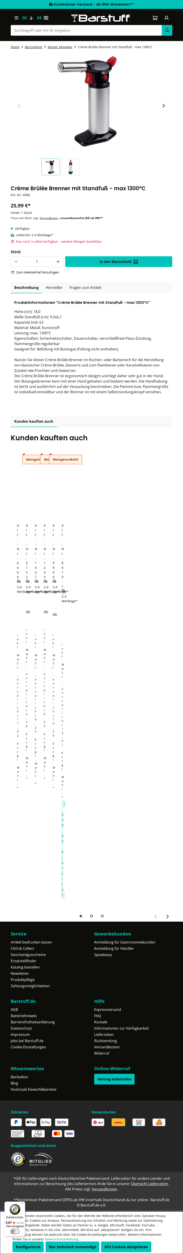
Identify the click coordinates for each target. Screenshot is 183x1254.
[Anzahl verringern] (15, 261)
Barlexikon (19, 1076)
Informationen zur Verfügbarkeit (121, 1028)
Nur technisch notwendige (72, 1246)
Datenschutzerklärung (61, 1239)
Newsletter (20, 973)
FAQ (97, 1015)
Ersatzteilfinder (23, 960)
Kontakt (100, 1022)
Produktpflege (23, 979)
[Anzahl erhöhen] (58, 261)
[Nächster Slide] (163, 106)
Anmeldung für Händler (114, 948)
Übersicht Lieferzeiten (149, 1183)
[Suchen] (167, 30)
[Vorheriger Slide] (19, 106)
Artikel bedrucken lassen (31, 942)
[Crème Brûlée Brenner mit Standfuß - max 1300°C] (91, 101)
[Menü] (16, 17)
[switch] (14, 1231)
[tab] (26, 287)
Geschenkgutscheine (28, 954)
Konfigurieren (28, 1246)
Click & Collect (22, 948)
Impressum (20, 1034)
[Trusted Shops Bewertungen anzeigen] (18, 1159)
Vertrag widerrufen (114, 1079)
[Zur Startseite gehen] (100, 18)
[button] (52, 167)
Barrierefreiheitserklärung (33, 1022)
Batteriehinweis (24, 1015)
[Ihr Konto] (166, 17)
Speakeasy (103, 954)
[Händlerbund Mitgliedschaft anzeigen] (41, 1159)
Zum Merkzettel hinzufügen (37, 272)
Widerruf (101, 1053)
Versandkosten (49, 218)
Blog (14, 1083)
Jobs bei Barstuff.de (27, 1040)
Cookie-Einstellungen (28, 1047)
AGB (14, 1009)
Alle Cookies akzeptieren (126, 1246)
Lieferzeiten (104, 1034)
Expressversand (107, 1009)
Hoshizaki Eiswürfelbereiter (34, 1089)
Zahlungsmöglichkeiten (30, 985)
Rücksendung (105, 1040)
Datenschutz (21, 1028)
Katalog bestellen (25, 967)
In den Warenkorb (115, 261)
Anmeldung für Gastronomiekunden (124, 942)
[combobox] (86, 30)
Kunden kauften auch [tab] (33, 421)
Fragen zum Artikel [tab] (85, 287)
